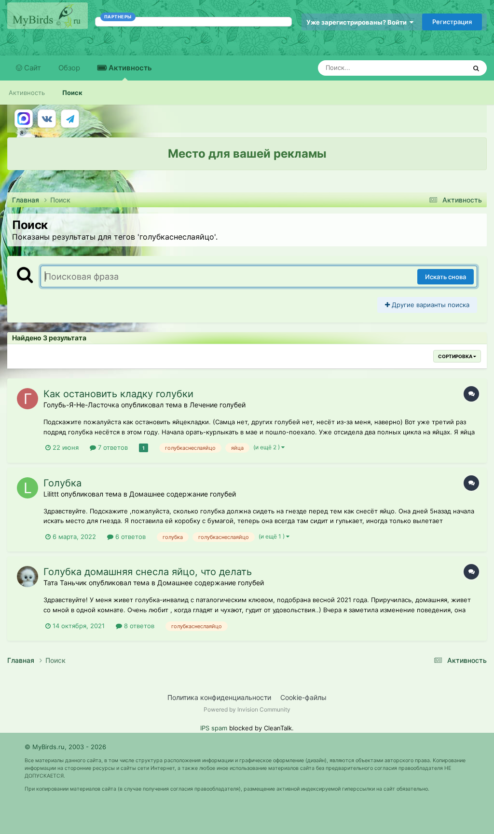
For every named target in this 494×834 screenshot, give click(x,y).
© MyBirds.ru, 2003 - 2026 (65, 747)
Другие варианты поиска (429, 305)
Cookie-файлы (303, 697)
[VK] (47, 118)
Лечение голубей (218, 405)
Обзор (69, 67)
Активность (129, 67)
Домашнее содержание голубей (182, 494)
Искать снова (445, 277)
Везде (444, 67)
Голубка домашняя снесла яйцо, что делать (147, 572)
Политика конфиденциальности (219, 697)
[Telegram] (70, 118)
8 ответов (138, 626)
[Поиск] (476, 68)
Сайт (31, 67)
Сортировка (455, 356)
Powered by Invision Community (247, 709)
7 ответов (112, 447)
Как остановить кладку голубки (118, 394)
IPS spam (213, 728)
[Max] (23, 118)
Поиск (72, 92)
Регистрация (452, 22)
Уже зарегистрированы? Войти (358, 22)
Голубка (62, 483)
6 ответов (129, 536)
